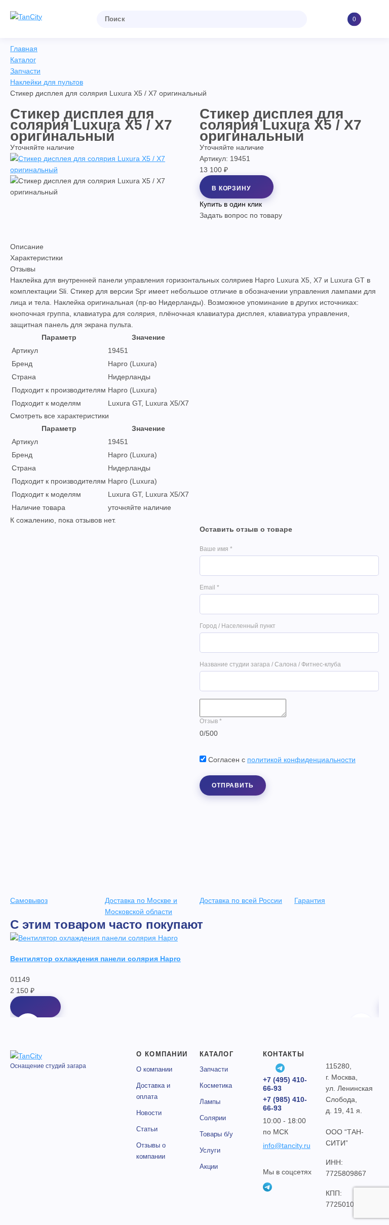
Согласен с (282, 760)
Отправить (233, 785)
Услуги (210, 1150)
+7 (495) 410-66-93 (285, 1084)
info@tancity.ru (286, 1145)
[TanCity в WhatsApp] (267, 1068)
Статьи (147, 1129)
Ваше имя (216, 548)
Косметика (216, 1085)
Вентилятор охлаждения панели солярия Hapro (95, 959)
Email (209, 587)
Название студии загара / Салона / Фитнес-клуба (270, 664)
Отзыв (211, 721)
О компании (154, 1069)
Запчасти (214, 1069)
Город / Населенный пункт (238, 625)
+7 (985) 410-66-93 (285, 1103)
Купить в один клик (231, 204)
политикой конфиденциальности (301, 760)
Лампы (210, 1101)
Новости (149, 1113)
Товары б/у (216, 1134)
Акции (209, 1166)
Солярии (213, 1118)
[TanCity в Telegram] (280, 1068)
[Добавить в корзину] (35, 1006)
